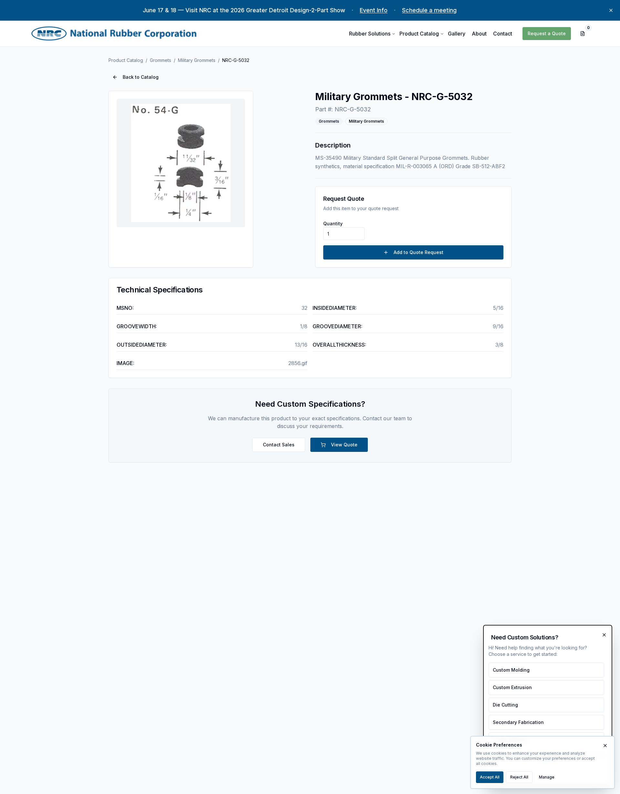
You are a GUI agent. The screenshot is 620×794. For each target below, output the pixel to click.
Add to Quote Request (418, 252)
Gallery (456, 33)
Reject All (519, 777)
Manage (546, 777)
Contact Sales (278, 444)
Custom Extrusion (512, 687)
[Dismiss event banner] (610, 10)
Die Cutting (505, 704)
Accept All (490, 777)
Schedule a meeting (429, 10)
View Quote (344, 444)
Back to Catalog (141, 77)
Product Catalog (419, 33)
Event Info (374, 10)
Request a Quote (547, 33)
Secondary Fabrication (518, 722)
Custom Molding (511, 670)
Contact (502, 33)
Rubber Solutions (369, 33)
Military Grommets (196, 60)
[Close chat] (604, 635)
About (479, 33)
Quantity (333, 223)
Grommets (160, 60)
